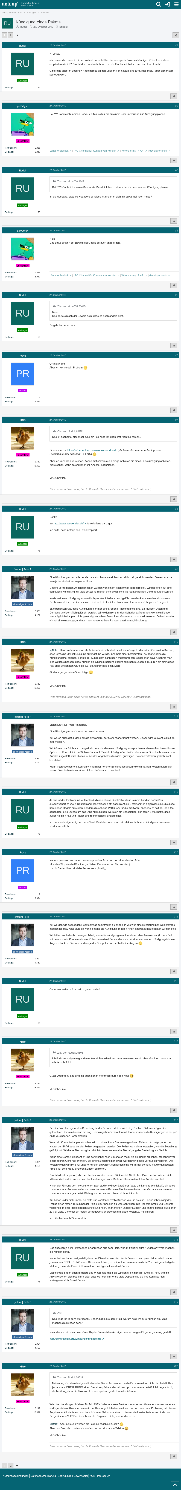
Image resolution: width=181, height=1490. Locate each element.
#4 (176, 230)
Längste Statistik (59, 150)
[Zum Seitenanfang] (175, 1485)
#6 (176, 355)
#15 (176, 981)
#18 (176, 1239)
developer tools (158, 150)
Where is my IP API (132, 150)
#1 (176, 45)
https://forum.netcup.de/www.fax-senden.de (92, 450)
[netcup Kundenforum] (20, 4)
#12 (176, 791)
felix (55, 650)
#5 (176, 295)
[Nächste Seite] (17, 35)
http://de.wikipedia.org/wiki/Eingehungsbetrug (75, 1338)
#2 (176, 105)
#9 (176, 569)
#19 (176, 1301)
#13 (176, 852)
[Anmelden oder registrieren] (167, 4)
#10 (176, 641)
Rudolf (23, 26)
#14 (176, 916)
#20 (176, 1366)
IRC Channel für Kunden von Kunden (95, 150)
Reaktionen (10, 147)
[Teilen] (176, 35)
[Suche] (158, 4)
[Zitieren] (173, 96)
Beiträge (9, 87)
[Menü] (176, 4)
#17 (176, 1120)
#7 (176, 419)
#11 (176, 716)
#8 (176, 508)
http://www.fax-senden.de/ (69, 523)
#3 (176, 170)
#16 (176, 1041)
